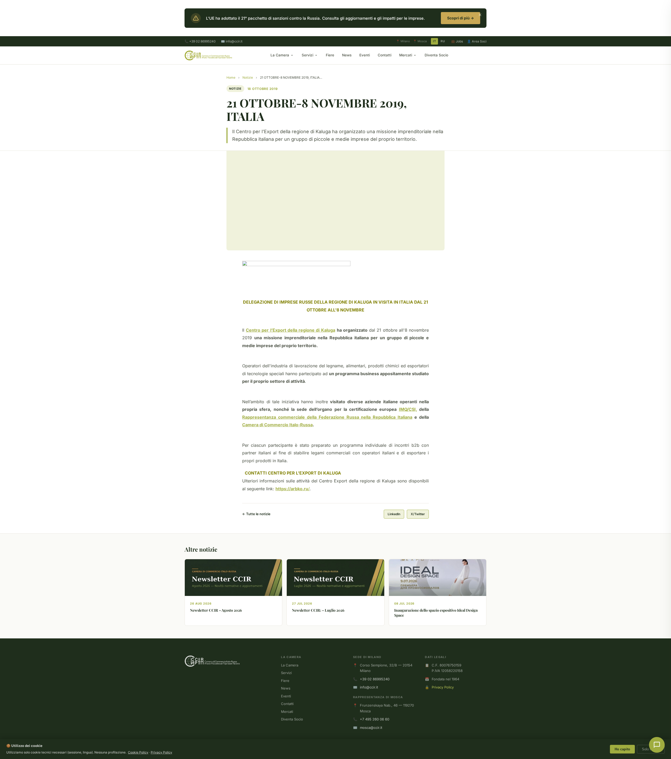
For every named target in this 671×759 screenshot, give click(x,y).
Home (230, 77)
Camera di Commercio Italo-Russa (277, 424)
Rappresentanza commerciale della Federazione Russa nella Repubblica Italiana (327, 417)
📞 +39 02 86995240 (200, 41)
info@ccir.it (369, 687)
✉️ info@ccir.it (231, 41)
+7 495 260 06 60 (374, 719)
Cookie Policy (138, 752)
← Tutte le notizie (256, 514)
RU (443, 41)
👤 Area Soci (476, 41)
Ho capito (622, 749)
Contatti (384, 55)
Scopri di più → (460, 18)
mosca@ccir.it (371, 727)
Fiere (330, 55)
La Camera (279, 55)
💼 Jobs (457, 41)
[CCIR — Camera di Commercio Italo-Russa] (208, 55)
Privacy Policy (443, 687)
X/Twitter (418, 514)
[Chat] (657, 745)
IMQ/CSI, (408, 409)
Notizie (247, 77)
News (346, 55)
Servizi (307, 55)
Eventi (364, 55)
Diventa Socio (436, 55)
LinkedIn (394, 514)
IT (434, 41)
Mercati (405, 55)
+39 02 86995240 (374, 679)
